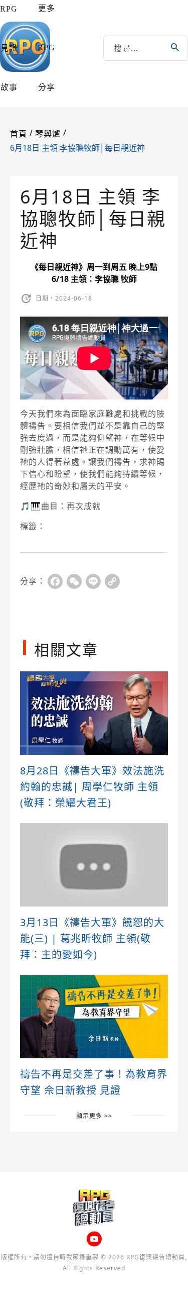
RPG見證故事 (9, 48)
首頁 (18, 134)
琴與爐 (48, 134)
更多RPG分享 (46, 47)
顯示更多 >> (94, 1116)
